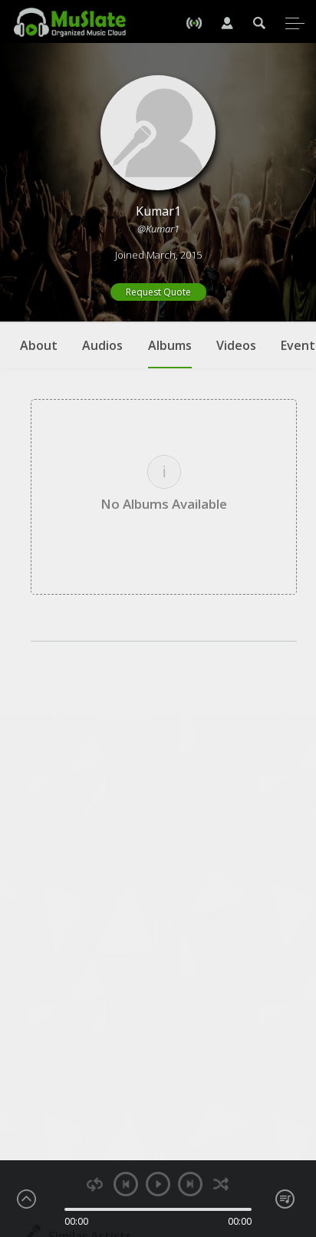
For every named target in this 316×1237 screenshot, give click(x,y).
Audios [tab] (102, 345)
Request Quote (158, 292)
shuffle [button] (221, 1184)
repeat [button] (94, 1184)
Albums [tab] (170, 345)
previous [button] (126, 1184)
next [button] (190, 1184)
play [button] (158, 1184)
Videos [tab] (236, 345)
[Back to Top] (293, 1137)
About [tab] (39, 345)
